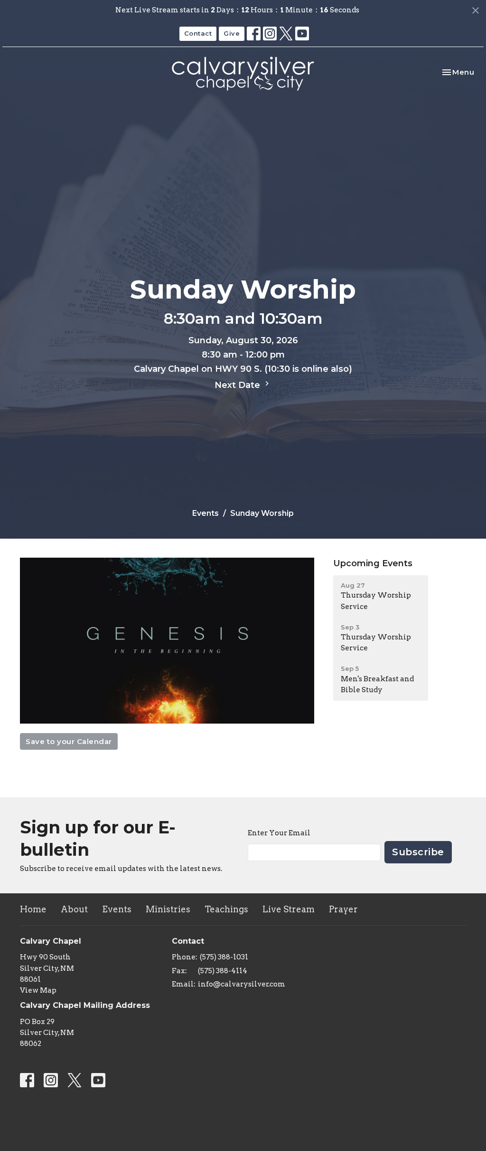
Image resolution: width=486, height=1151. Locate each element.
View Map (38, 990)
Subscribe (418, 852)
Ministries (168, 909)
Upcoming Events (372, 563)
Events (205, 513)
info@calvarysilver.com (241, 984)
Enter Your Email (279, 833)
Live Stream (288, 909)
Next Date (238, 385)
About (74, 909)
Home (33, 909)
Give (232, 33)
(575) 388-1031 (224, 957)
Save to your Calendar (69, 741)
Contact (198, 33)
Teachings (226, 909)
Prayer (343, 909)
